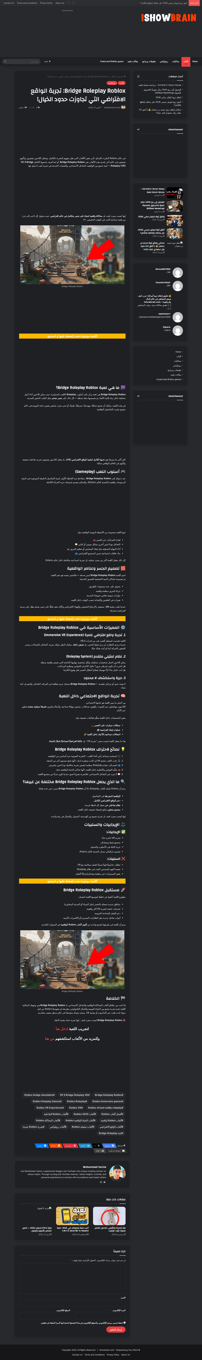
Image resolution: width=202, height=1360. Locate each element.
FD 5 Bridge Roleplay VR (74, 1094)
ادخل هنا (62, 1029)
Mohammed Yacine (94, 1167)
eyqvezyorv (164, 313)
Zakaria (166, 327)
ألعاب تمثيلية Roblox (82, 1126)
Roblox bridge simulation (38, 1094)
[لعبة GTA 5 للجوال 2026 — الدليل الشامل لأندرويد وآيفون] (35, 1216)
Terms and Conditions (27, 3)
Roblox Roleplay (76, 1101)
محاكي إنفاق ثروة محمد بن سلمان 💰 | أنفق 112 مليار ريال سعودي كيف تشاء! (155, 3)
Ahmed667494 (162, 269)
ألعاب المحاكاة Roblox (47, 1120)
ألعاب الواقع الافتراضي (111, 1126)
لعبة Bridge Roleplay (110, 1133)
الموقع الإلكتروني (63, 1310)
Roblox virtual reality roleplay (105, 1107)
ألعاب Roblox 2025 (84, 1114)
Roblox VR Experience (49, 1107)
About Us (59, 3)
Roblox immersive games (107, 1101)
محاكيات (175, 61)
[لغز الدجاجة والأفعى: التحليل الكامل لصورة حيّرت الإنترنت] (109, 1216)
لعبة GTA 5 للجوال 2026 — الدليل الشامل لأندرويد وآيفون (37, 1229)
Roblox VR (75, 1107)
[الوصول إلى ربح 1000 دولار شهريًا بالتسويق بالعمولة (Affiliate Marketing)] (175, 206)
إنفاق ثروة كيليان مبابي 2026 (168, 97)
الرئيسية (120, 76)
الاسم (122, 1297)
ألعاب (186, 61)
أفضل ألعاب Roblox (111, 1114)
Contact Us (9, 3)
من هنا (49, 1038)
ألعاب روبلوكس (57, 1126)
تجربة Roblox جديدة (33, 1126)
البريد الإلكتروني (118, 1310)
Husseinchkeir (163, 282)
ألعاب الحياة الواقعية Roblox (80, 1120)
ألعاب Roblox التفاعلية (55, 1114)
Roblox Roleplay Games (46, 1101)
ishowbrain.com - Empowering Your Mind (119, 1350)
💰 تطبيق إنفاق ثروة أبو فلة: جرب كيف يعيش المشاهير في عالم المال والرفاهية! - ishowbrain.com (154, 298)
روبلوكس (164, 61)
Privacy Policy (46, 3)
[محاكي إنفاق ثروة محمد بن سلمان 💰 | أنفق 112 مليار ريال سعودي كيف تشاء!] (175, 246)
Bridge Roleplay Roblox (108, 1094)
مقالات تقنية (133, 61)
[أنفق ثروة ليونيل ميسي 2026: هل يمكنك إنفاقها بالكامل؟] (175, 233)
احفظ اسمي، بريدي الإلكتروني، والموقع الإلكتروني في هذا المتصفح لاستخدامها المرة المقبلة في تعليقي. (82, 1323)
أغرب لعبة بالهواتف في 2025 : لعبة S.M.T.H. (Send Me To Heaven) (73, 1229)
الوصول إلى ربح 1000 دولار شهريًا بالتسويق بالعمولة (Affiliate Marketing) (152, 205)
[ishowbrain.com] (168, 17)
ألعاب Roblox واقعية (111, 1120)
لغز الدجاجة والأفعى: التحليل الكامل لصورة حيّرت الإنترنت (110, 1229)
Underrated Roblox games (111, 61)
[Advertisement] (67, 33)
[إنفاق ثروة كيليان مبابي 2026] (175, 220)
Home (195, 61)
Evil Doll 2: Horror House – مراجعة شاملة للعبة (160, 85)
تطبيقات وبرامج (149, 61)
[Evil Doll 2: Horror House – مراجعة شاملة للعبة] (175, 192)
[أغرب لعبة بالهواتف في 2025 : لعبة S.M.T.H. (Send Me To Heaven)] (72, 1216)
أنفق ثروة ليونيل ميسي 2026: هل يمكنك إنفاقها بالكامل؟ (151, 231)
